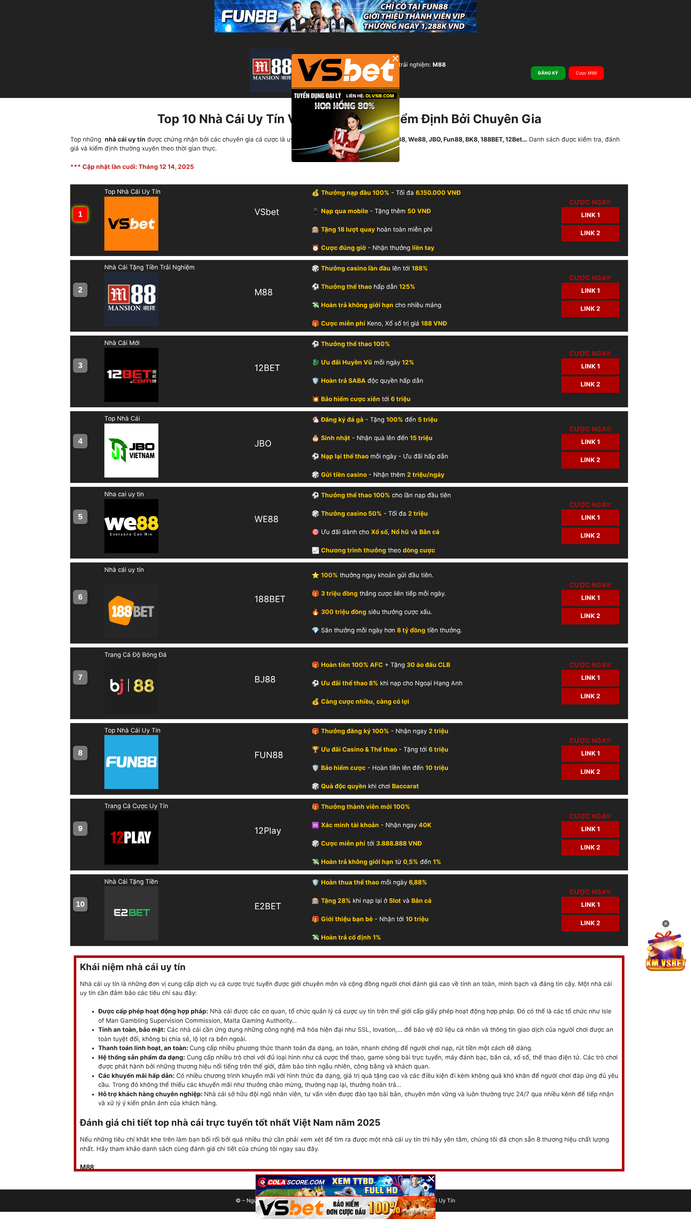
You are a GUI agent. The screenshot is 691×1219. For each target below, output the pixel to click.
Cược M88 (586, 73)
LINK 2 (590, 233)
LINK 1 (590, 215)
